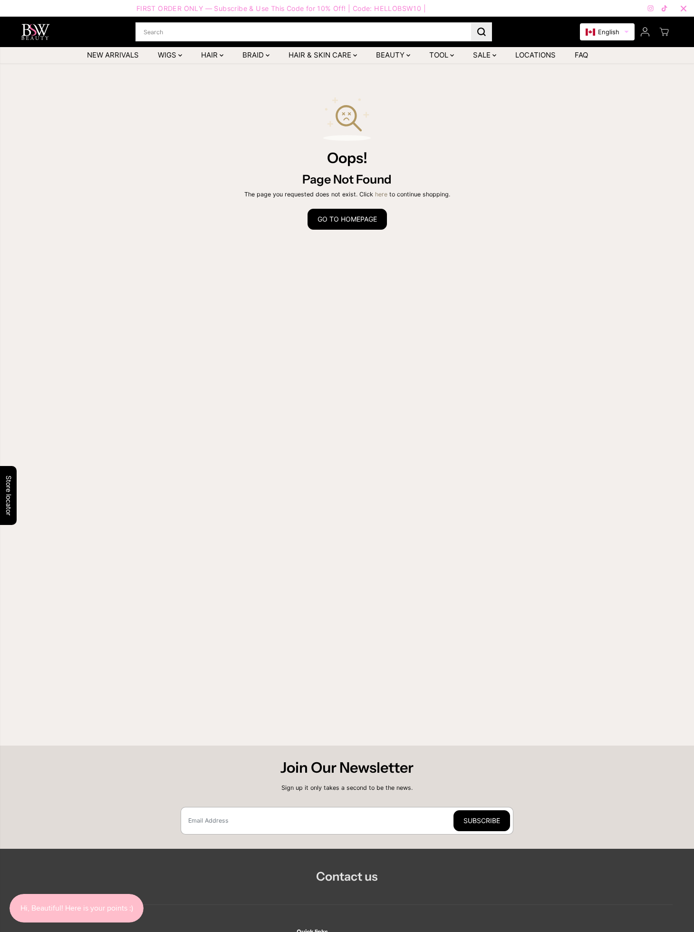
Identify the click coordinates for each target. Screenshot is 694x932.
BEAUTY (391, 54)
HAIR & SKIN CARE (321, 54)
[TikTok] (664, 8)
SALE (482, 54)
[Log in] (645, 31)
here (381, 194)
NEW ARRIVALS (113, 54)
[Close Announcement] (683, 8)
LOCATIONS (535, 54)
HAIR (210, 54)
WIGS (168, 54)
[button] (607, 32)
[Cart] (664, 31)
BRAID (254, 54)
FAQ (581, 54)
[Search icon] (481, 31)
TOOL (439, 54)
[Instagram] (650, 8)
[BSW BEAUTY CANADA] (35, 31)
